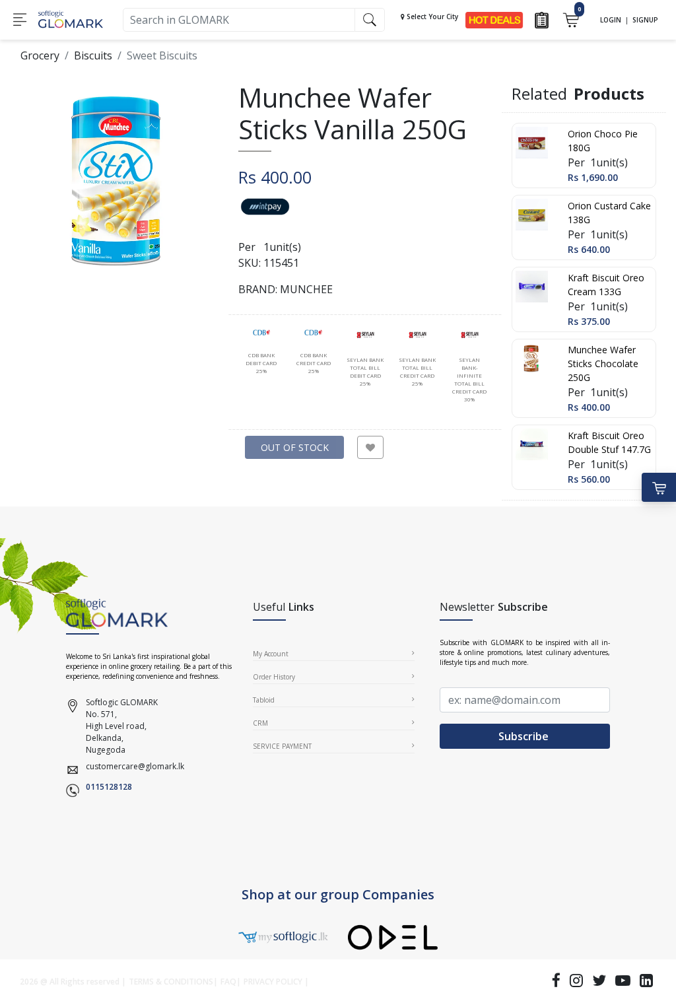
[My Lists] (541, 18)
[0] (570, 18)
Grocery (39, 55)
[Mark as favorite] (370, 447)
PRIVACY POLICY (273, 981)
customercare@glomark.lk (135, 766)
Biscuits (93, 55)
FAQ (228, 981)
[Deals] (494, 18)
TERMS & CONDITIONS (171, 981)
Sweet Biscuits (162, 55)
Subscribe (524, 736)
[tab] (261, 352)
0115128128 (109, 786)
